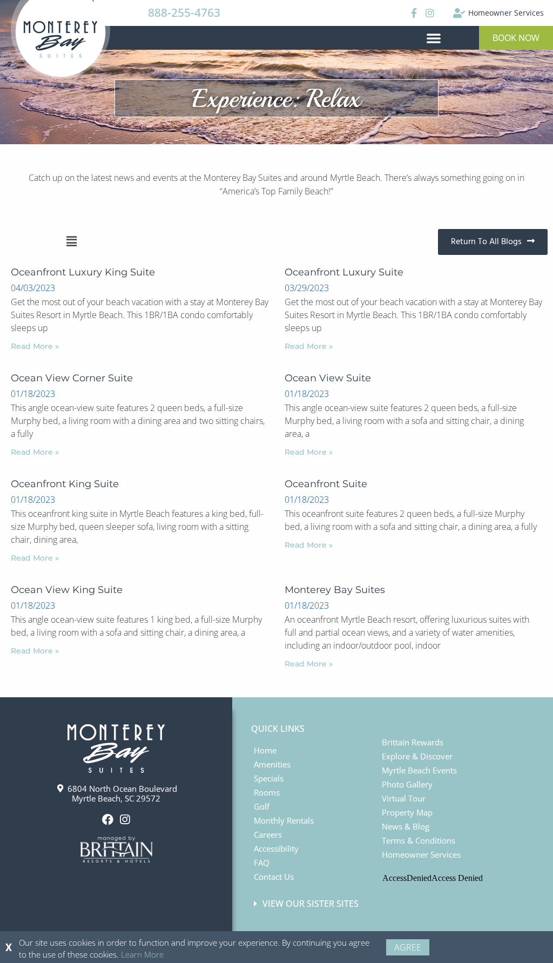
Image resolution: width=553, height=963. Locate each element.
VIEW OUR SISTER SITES (310, 904)
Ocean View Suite (328, 378)
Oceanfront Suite (326, 484)
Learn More (142, 954)
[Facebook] (412, 13)
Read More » (35, 346)
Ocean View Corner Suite (72, 378)
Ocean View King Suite (67, 590)
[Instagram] (429, 13)
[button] (433, 37)
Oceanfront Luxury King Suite (83, 272)
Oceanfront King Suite (65, 484)
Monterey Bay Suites (335, 590)
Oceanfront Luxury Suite (344, 272)
